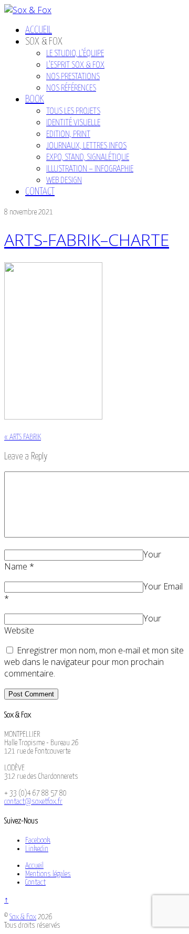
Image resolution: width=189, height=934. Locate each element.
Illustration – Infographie (89, 169)
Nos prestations (73, 76)
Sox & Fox (22, 917)
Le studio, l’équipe (75, 53)
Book (34, 99)
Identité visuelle (73, 123)
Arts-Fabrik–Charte (86, 239)
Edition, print (68, 134)
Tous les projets (73, 111)
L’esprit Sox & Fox (75, 65)
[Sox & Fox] (27, 10)
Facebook (37, 840)
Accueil (38, 30)
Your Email (163, 586)
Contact (40, 192)
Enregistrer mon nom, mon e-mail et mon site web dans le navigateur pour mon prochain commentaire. (94, 662)
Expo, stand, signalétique (87, 157)
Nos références (71, 88)
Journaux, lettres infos (86, 146)
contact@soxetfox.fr (33, 802)
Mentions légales (48, 874)
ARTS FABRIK (22, 437)
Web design (64, 180)
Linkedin (36, 849)
